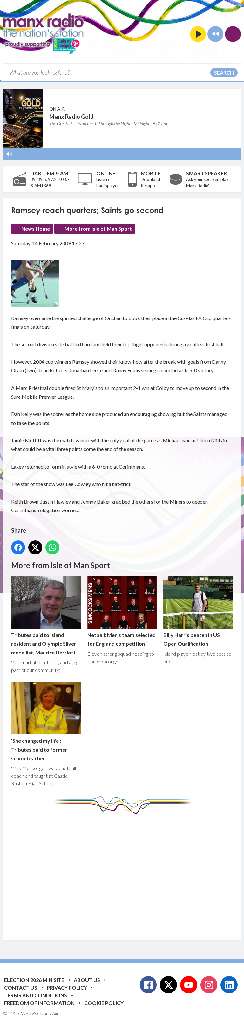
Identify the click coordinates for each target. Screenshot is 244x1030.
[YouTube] (188, 984)
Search (224, 72)
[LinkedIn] (229, 984)
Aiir (55, 1013)
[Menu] (233, 34)
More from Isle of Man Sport (98, 228)
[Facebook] (148, 984)
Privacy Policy (67, 987)
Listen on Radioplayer (107, 182)
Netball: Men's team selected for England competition (121, 639)
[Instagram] (209, 984)
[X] (168, 984)
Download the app (150, 182)
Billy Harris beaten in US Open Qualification (191, 639)
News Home (35, 228)
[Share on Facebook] (18, 547)
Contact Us (20, 987)
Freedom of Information (39, 1003)
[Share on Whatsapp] (52, 547)
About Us (87, 980)
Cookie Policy (104, 1003)
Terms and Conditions (35, 995)
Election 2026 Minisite (34, 980)
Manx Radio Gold (71, 116)
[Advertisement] (127, 872)
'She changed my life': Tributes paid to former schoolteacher (39, 749)
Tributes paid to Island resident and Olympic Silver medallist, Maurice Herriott (43, 643)
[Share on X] (35, 547)
